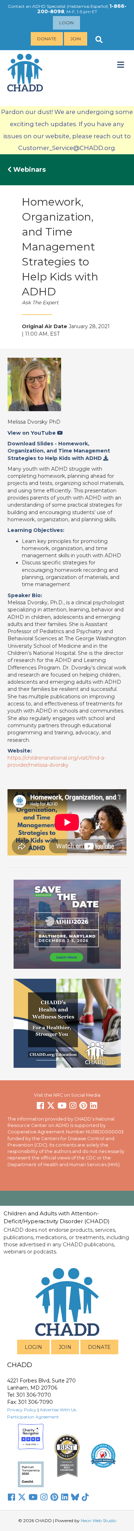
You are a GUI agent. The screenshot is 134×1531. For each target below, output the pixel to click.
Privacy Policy (21, 1409)
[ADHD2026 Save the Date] (67, 924)
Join (75, 38)
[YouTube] (33, 1497)
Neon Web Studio (98, 1520)
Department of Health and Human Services (57, 1164)
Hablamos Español (87, 6)
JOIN (65, 1347)
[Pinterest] (54, 1497)
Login (66, 22)
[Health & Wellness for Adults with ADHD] (67, 1023)
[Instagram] (44, 1497)
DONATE (99, 1347)
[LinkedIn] (64, 1497)
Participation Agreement (33, 1416)
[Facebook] (11, 1497)
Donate (46, 38)
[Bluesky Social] (75, 1497)
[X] (22, 1497)
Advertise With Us (58, 1409)
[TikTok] (85, 1497)
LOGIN (33, 1347)
